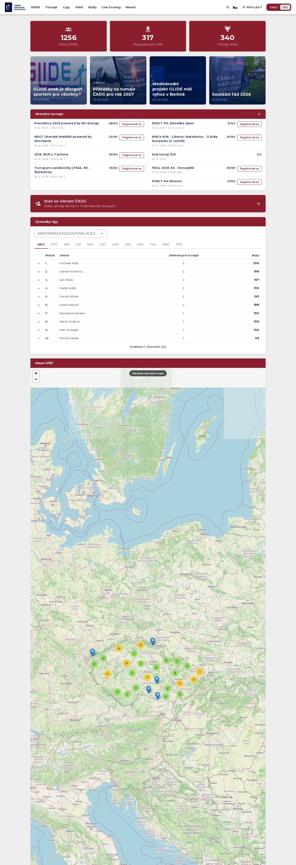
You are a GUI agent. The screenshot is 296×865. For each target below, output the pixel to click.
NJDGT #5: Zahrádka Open (173, 123)
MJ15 (165, 244)
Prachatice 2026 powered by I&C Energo (66, 123)
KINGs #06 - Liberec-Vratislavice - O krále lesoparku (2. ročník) (185, 139)
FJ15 (179, 244)
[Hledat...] (228, 7)
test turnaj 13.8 (164, 154)
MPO (41, 244)
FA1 (78, 244)
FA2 (103, 244)
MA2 (90, 244)
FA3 (128, 244)
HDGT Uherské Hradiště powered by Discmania (63, 139)
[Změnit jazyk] (236, 7)
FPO (54, 244)
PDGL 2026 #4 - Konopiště (173, 168)
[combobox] (70, 234)
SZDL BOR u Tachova (51, 154)
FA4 (153, 244)
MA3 (115, 244)
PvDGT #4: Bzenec (167, 181)
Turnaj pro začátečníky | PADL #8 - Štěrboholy (62, 170)
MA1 (66, 244)
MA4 (140, 244)
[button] (156, 680)
